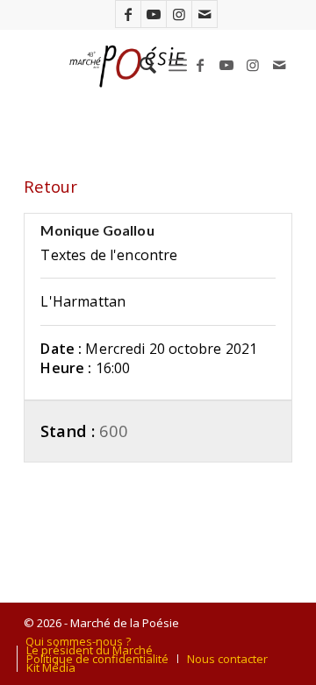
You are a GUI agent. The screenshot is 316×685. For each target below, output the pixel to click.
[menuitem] (139, 65)
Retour (50, 186)
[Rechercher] (139, 65)
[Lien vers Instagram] (179, 14)
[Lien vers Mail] (204, 14)
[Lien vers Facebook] (128, 14)
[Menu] (178, 65)
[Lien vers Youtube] (153, 14)
